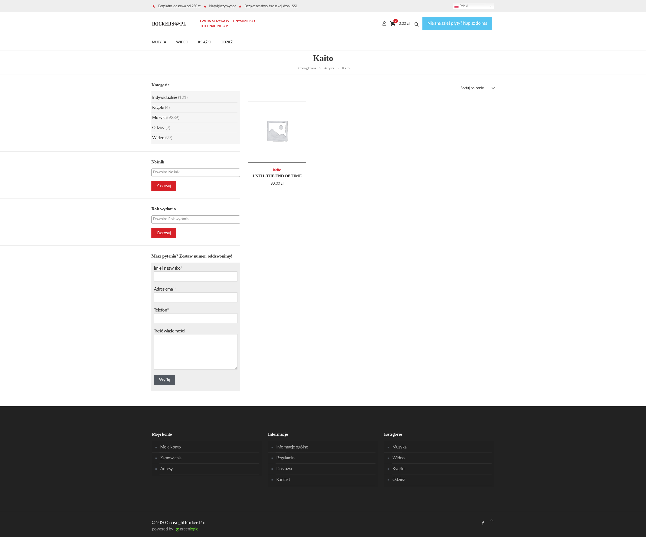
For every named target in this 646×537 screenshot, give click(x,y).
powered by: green (175, 529)
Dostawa (284, 469)
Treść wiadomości (169, 331)
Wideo (158, 138)
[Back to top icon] (492, 520)
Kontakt (283, 479)
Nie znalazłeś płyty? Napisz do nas (457, 23)
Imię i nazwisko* (168, 268)
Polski (463, 6)
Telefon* (161, 310)
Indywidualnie (164, 97)
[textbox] (197, 172)
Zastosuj (163, 186)
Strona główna (306, 68)
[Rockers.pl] (169, 23)
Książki (158, 107)
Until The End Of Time (277, 176)
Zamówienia (170, 458)
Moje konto (170, 447)
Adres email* (165, 289)
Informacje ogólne (292, 447)
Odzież (158, 128)
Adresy (166, 469)
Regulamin (285, 458)
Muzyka (159, 118)
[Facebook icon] (483, 523)
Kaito (277, 170)
